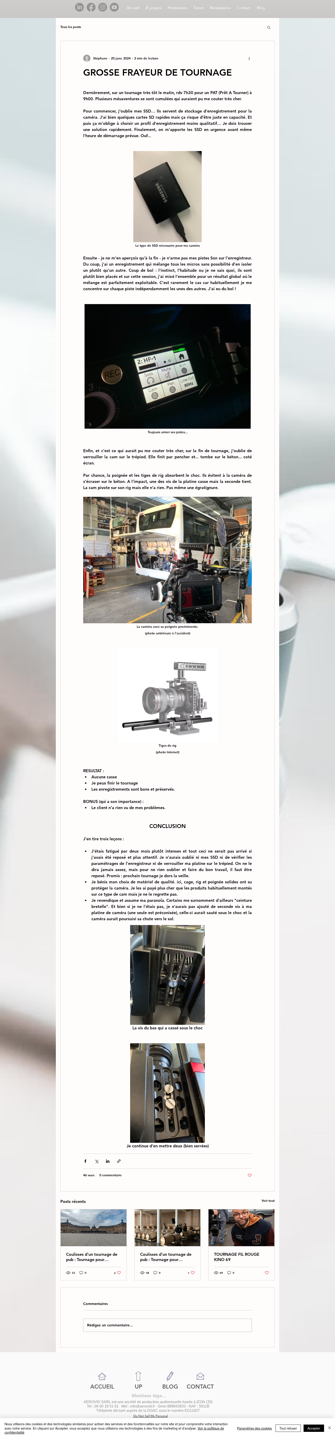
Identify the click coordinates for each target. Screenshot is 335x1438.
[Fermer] (329, 1428)
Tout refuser (288, 1428)
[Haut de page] (138, 1376)
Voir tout (268, 1201)
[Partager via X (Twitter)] (96, 1161)
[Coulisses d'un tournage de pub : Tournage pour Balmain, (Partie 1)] (168, 1227)
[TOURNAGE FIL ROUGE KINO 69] (241, 1227)
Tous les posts (70, 27)
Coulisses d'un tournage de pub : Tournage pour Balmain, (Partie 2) (91, 1257)
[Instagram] (102, 7)
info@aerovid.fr (142, 1406)
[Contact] (200, 1376)
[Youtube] (114, 7)
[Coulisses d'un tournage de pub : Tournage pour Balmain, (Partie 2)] (93, 1227)
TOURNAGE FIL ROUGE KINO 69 (236, 1257)
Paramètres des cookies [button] (254, 1428)
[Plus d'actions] (249, 58)
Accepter (313, 1428)
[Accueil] (102, 1376)
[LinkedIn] (79, 7)
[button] (177, 8)
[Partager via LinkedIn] (108, 1161)
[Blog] (170, 1376)
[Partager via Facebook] (85, 1161)
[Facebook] (91, 7)
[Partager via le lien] (119, 1161)
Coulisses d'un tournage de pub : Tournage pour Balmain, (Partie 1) (165, 1257)
